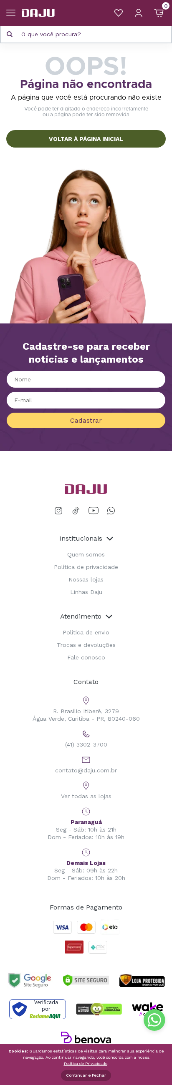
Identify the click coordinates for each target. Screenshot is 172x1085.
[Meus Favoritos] (118, 13)
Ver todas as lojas (86, 796)
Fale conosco (86, 657)
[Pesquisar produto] (10, 34)
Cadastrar (86, 420)
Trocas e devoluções (86, 644)
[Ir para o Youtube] (93, 511)
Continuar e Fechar (86, 1075)
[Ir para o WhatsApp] (111, 511)
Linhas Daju (86, 592)
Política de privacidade (86, 567)
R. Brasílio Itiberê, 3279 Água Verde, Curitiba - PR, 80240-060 (86, 715)
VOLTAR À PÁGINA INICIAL (86, 138)
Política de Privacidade (85, 1063)
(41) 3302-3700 (86, 744)
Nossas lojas (86, 579)
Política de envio (86, 632)
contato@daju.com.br (86, 770)
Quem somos (86, 554)
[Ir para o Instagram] (60, 511)
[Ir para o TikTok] (76, 511)
